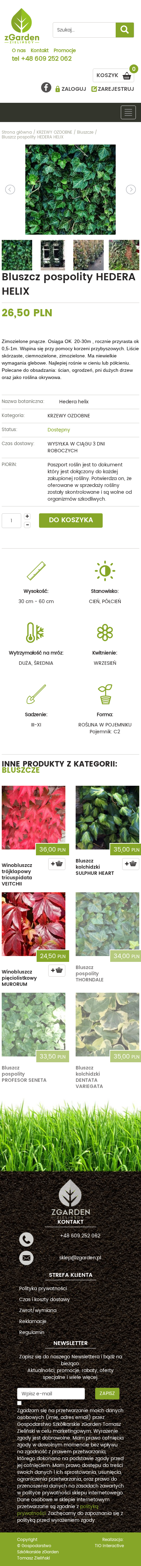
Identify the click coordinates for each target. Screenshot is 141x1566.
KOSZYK (115, 74)
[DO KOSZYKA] (56, 864)
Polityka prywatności (43, 1289)
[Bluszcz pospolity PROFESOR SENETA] (33, 1024)
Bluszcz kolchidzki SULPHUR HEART (95, 867)
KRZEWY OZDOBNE (69, 416)
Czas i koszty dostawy (44, 1300)
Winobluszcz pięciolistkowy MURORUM (19, 978)
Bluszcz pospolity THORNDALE (90, 974)
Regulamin (31, 1332)
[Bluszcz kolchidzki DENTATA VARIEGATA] (107, 1024)
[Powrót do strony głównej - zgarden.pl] (22, 26)
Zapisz (107, 1393)
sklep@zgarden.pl (80, 1258)
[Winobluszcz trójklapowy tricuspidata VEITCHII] (33, 817)
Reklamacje (33, 1321)
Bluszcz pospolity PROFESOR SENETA (24, 1074)
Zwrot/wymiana (37, 1310)
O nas (19, 51)
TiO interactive (109, 1546)
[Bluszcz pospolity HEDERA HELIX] (70, 189)
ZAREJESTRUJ (116, 89)
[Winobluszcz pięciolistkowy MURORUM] (33, 924)
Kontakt (40, 51)
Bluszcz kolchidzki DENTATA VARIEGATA (89, 1077)
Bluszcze (21, 770)
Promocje (65, 51)
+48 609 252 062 (46, 59)
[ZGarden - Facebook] (46, 87)
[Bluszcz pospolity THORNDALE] (107, 924)
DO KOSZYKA (71, 520)
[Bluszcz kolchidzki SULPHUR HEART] (107, 817)
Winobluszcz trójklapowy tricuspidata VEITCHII (17, 874)
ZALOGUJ (74, 89)
